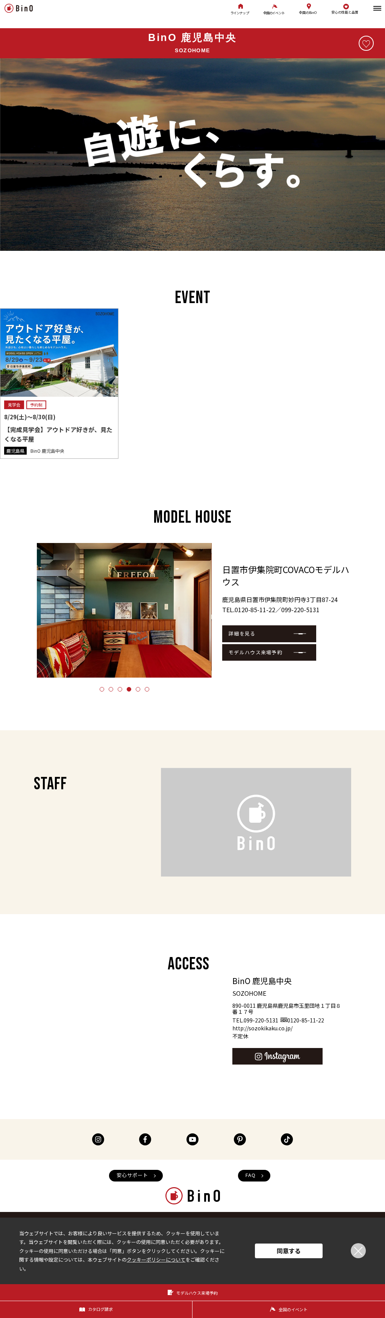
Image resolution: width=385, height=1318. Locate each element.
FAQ (251, 1174)
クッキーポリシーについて (156, 1259)
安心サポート (132, 1174)
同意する (289, 1250)
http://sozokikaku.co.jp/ (262, 1028)
